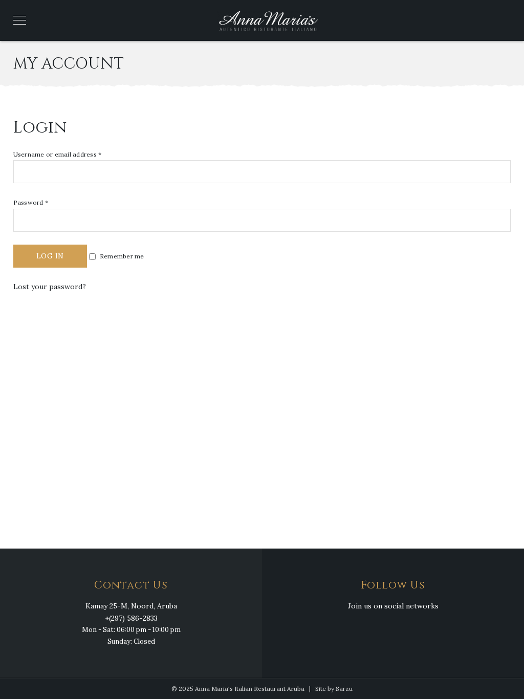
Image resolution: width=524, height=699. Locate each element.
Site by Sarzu (334, 688)
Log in (50, 255)
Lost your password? (49, 286)
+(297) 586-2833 (131, 618)
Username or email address (57, 154)
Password (31, 203)
